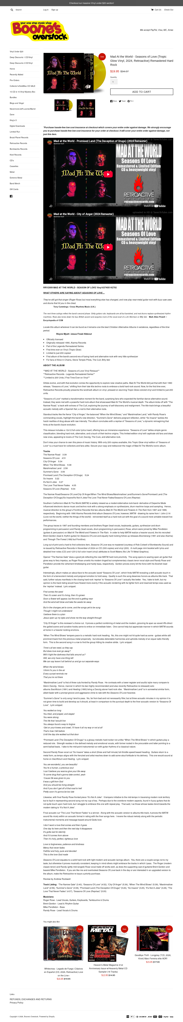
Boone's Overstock (31, 1016)
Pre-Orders (14, 80)
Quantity (113, 77)
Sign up (54, 9)
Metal (12, 172)
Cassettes (14, 166)
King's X (13, 120)
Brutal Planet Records (19, 137)
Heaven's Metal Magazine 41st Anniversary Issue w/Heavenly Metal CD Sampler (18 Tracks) (108, 968)
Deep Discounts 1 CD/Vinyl (21, 57)
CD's (12, 160)
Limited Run (15, 131)
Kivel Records (15, 154)
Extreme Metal (16, 177)
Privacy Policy (16, 1002)
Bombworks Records (18, 149)
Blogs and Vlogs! (17, 103)
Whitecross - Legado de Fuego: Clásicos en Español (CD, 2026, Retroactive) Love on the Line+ (63, 972)
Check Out (168, 9)
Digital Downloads (17, 126)
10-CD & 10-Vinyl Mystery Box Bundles (22, 94)
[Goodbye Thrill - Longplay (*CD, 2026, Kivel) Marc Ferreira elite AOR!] (153, 938)
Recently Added (16, 74)
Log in (45, 9)
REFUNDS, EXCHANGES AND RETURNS (31, 999)
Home (12, 68)
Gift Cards (14, 189)
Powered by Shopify (47, 1016)
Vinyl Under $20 (16, 51)
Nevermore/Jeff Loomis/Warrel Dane (23, 111)
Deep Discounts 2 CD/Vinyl (21, 63)
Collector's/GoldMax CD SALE (22, 86)
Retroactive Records (18, 143)
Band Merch (15, 183)
